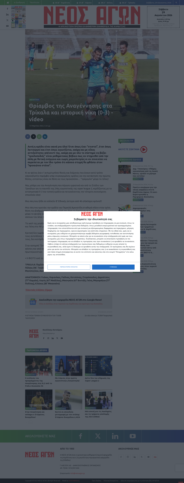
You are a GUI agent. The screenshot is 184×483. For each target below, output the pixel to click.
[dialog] (92, 241)
